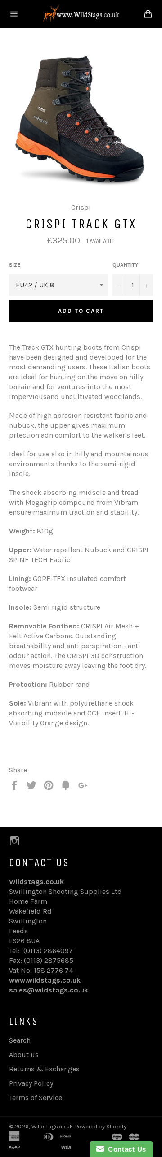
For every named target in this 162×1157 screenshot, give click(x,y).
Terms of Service (35, 1097)
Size (15, 265)
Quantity (125, 265)
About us (24, 1054)
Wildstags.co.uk (52, 1126)
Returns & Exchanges (44, 1069)
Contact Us (125, 1149)
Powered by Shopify (100, 1126)
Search (20, 1040)
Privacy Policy (31, 1083)
